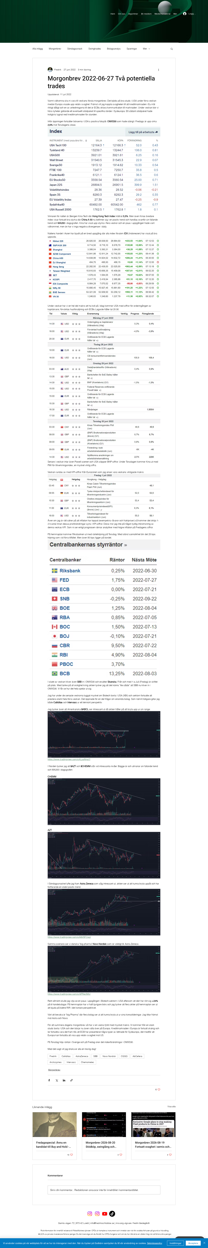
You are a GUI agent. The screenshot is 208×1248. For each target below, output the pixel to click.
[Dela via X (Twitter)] (56, 1080)
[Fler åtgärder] (158, 69)
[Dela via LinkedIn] (64, 1080)
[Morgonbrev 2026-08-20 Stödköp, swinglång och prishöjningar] (104, 1124)
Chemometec (87, 1062)
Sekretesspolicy (154, 1243)
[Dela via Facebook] (49, 1080)
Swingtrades (94, 48)
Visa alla (171, 1106)
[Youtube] (105, 1214)
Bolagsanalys (114, 48)
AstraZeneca (82, 1056)
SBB (95, 1056)
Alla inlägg (37, 48)
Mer (145, 48)
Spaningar (132, 48)
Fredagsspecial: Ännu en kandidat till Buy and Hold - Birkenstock (52, 1145)
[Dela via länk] (71, 1080)
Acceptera (193, 1243)
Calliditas (66, 1056)
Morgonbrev (55, 48)
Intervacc (71, 1062)
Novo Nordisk (109, 1056)
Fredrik (53, 1056)
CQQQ (124, 1056)
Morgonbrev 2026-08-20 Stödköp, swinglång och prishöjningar (100, 1145)
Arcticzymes (56, 1062)
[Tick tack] (112, 1214)
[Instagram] (90, 1214)
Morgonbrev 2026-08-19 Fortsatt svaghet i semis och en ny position (152, 1145)
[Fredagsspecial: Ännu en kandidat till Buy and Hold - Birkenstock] (55, 1124)
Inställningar (175, 1243)
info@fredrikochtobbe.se (102, 1223)
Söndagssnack (74, 48)
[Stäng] (204, 1243)
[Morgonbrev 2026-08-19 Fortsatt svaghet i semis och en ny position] (153, 1124)
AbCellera (137, 1056)
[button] (171, 48)
